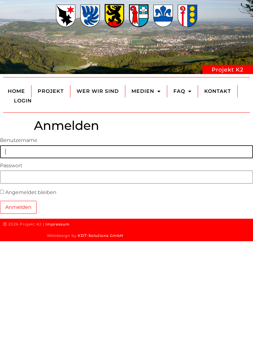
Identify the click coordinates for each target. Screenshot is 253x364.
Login (23, 101)
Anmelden (18, 207)
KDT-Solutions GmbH (100, 235)
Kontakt (217, 91)
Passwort (11, 165)
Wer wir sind (98, 91)
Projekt (51, 91)
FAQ (179, 91)
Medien (142, 91)
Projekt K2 (227, 69)
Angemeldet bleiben (30, 192)
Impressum (57, 224)
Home (16, 91)
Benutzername (18, 140)
